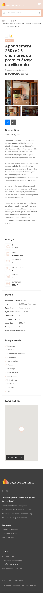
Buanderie (11, 346)
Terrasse (10, 387)
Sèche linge (11, 384)
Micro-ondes (12, 376)
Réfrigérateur (12, 380)
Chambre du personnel (16, 353)
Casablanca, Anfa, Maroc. (17, 70)
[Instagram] (7, 491)
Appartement (18, 255)
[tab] (7, 122)
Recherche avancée (9, 534)
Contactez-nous (8, 538)
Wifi (8, 391)
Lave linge (11, 369)
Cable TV (10, 350)
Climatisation (12, 361)
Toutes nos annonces (10, 530)
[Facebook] (2, 491)
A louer (25, 312)
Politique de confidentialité (12, 581)
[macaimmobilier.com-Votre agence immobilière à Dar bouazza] (13, 4)
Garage (10, 365)
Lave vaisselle (12, 372)
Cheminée (11, 357)
